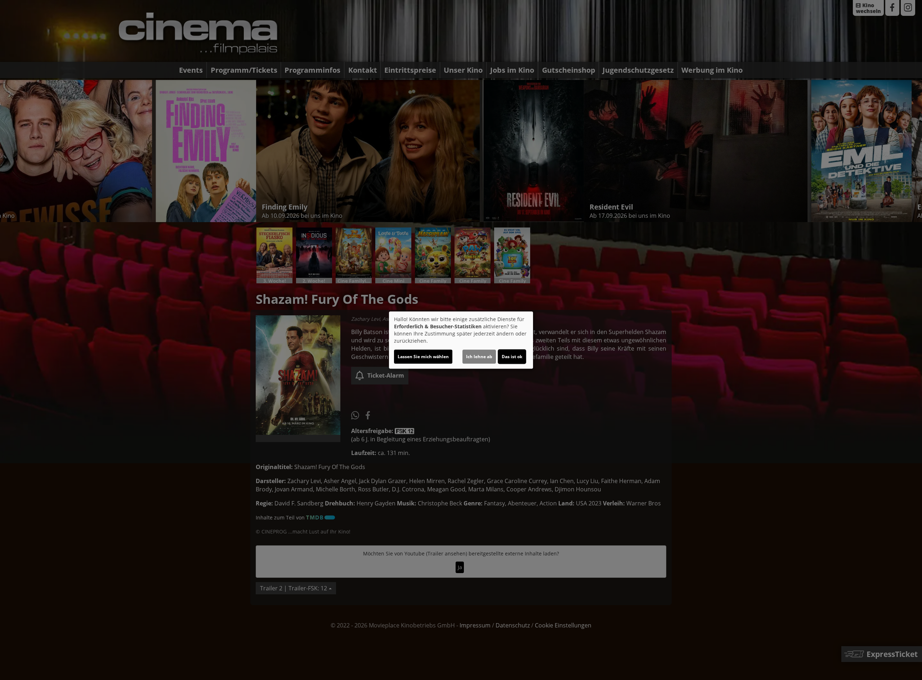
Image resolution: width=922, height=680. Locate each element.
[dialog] (461, 340)
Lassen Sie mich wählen (423, 356)
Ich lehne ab (479, 356)
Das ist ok (512, 356)
